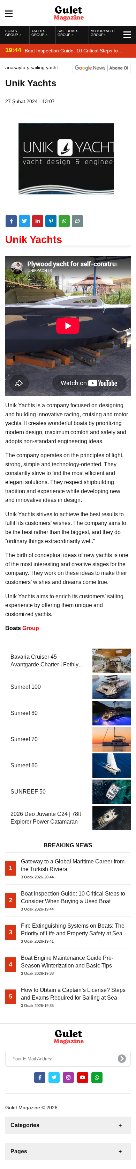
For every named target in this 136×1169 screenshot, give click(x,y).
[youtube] (82, 1077)
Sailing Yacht (44, 67)
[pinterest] (51, 221)
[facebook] (11, 221)
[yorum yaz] (77, 221)
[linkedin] (38, 221)
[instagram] (68, 1077)
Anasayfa (15, 67)
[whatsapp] (97, 1077)
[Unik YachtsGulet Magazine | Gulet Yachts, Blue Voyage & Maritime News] (68, 12)
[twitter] (24, 221)
